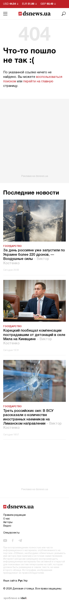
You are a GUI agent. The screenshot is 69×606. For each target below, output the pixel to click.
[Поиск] (64, 14)
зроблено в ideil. (15, 598)
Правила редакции (14, 515)
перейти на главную (38, 81)
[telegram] (20, 540)
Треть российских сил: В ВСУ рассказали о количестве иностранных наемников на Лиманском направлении (32, 419)
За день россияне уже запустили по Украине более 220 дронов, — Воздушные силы (34, 257)
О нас (6, 519)
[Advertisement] (34, 138)
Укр (25, 581)
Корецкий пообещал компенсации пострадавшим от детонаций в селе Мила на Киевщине (34, 337)
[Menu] (5, 13)
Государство (12, 246)
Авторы (8, 522)
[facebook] (12, 540)
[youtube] (5, 540)
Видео (7, 526)
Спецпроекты (11, 533)
